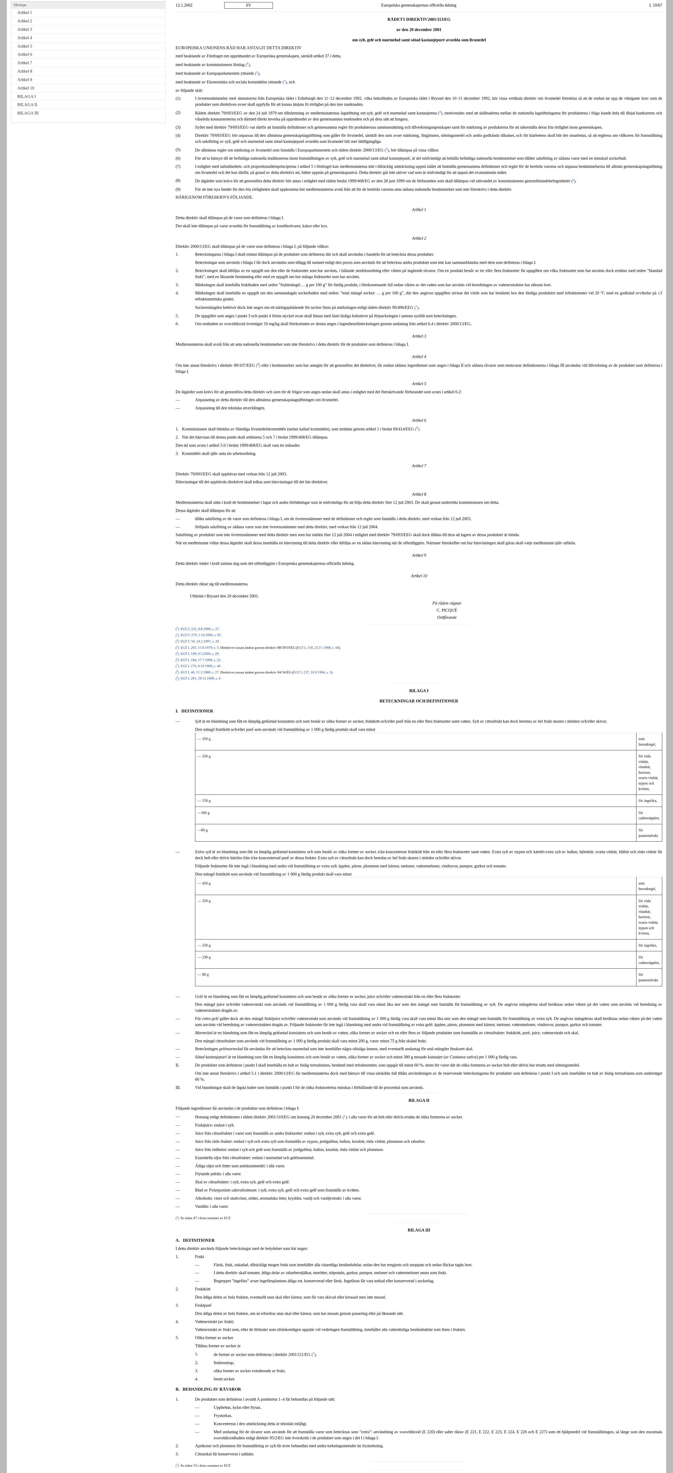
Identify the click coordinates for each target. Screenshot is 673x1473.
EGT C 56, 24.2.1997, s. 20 (200, 641)
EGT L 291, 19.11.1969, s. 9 (201, 679)
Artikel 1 (24, 12)
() (247, 64)
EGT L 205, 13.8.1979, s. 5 (200, 648)
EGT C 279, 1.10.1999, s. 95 (201, 635)
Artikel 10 (25, 88)
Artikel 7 (24, 63)
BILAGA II (27, 104)
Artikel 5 (24, 46)
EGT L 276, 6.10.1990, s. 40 (201, 666)
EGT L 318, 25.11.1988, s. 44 (318, 648)
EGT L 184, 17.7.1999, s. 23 (201, 660)
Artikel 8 (24, 71)
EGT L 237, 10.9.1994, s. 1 (312, 672)
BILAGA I (26, 96)
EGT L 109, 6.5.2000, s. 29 (200, 654)
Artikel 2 (24, 21)
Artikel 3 (24, 29)
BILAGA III (27, 113)
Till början (19, 5)
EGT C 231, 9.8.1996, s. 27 (200, 629)
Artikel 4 (24, 38)
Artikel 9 (24, 79)
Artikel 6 (24, 54)
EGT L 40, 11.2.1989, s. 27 (200, 672)
